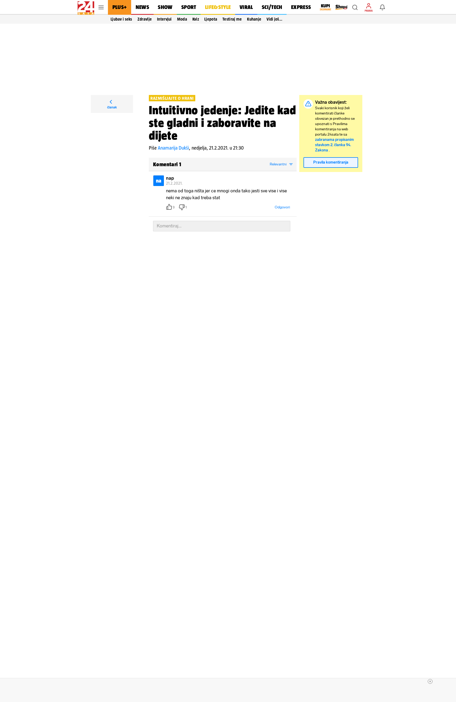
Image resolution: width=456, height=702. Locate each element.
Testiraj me (232, 19)
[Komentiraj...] (221, 226)
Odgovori (282, 207)
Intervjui (164, 19)
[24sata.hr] (86, 7)
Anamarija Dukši (173, 148)
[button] (355, 7)
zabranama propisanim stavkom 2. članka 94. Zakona (334, 144)
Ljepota (210, 19)
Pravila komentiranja (330, 162)
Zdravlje (144, 19)
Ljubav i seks (121, 19)
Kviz (195, 19)
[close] (430, 681)
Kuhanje (254, 19)
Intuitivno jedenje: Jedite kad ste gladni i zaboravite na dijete (222, 123)
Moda (182, 19)
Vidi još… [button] (274, 19)
